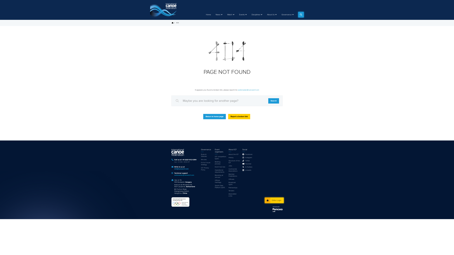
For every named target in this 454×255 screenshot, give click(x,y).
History (231, 157)
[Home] (163, 10)
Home (208, 15)
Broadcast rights (232, 183)
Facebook (248, 154)
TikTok (247, 161)
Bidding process (217, 163)
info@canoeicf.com (181, 169)
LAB (274, 211)
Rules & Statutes (204, 155)
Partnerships (233, 188)
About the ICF (234, 154)
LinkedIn (248, 170)
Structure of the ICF (234, 162)
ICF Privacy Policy (205, 169)
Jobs (230, 166)
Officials (231, 179)
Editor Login (276, 200)
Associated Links (232, 195)
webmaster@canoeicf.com (248, 90)
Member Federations (233, 175)
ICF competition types (220, 157)
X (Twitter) (248, 167)
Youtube (248, 164)
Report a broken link (239, 116)
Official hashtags (218, 181)
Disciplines (256, 15)
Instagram (248, 157)
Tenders (231, 191)
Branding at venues (219, 176)
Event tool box (220, 167)
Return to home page (214, 116)
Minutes (204, 159)
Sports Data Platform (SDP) (220, 186)
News (218, 15)
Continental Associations (233, 170)
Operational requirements (219, 171)
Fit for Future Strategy (205, 164)
